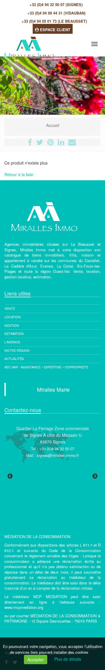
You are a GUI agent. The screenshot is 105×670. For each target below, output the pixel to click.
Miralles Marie (53, 389)
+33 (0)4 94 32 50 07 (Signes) (56, 4)
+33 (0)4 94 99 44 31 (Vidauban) (56, 13)
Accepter (35, 659)
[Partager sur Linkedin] (61, 143)
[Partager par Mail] (72, 143)
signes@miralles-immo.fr (58, 455)
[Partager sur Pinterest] (50, 143)
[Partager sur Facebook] (30, 143)
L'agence (12, 342)
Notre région (16, 350)
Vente (9, 308)
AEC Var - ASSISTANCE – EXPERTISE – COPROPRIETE (46, 367)
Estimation (14, 333)
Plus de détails (67, 659)
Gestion (11, 325)
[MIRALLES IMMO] (28, 43)
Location (12, 316)
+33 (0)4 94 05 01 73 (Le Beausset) (54, 21)
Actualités (14, 358)
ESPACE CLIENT (54, 29)
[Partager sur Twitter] (39, 143)
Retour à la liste (18, 174)
